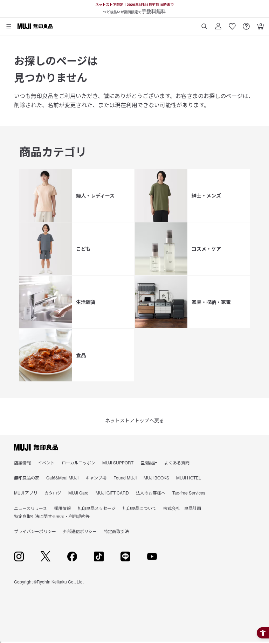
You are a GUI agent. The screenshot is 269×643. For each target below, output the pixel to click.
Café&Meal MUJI (62, 477)
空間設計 (148, 462)
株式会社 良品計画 (182, 508)
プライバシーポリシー (35, 531)
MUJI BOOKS (156, 477)
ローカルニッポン (78, 462)
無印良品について (139, 508)
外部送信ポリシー (80, 531)
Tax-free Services (188, 493)
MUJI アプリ (25, 493)
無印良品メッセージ (97, 508)
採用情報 (62, 508)
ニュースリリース (30, 508)
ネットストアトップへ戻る (134, 420)
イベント (46, 462)
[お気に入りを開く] (232, 24)
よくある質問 (176, 462)
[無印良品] (36, 447)
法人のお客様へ (150, 493)
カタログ (52, 493)
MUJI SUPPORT (117, 462)
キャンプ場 (95, 477)
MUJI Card (78, 493)
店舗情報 (22, 462)
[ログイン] (218, 24)
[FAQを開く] (246, 24)
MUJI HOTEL (188, 477)
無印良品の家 (26, 477)
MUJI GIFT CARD (112, 493)
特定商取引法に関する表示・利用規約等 (52, 516)
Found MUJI (125, 477)
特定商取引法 (116, 531)
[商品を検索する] (204, 24)
